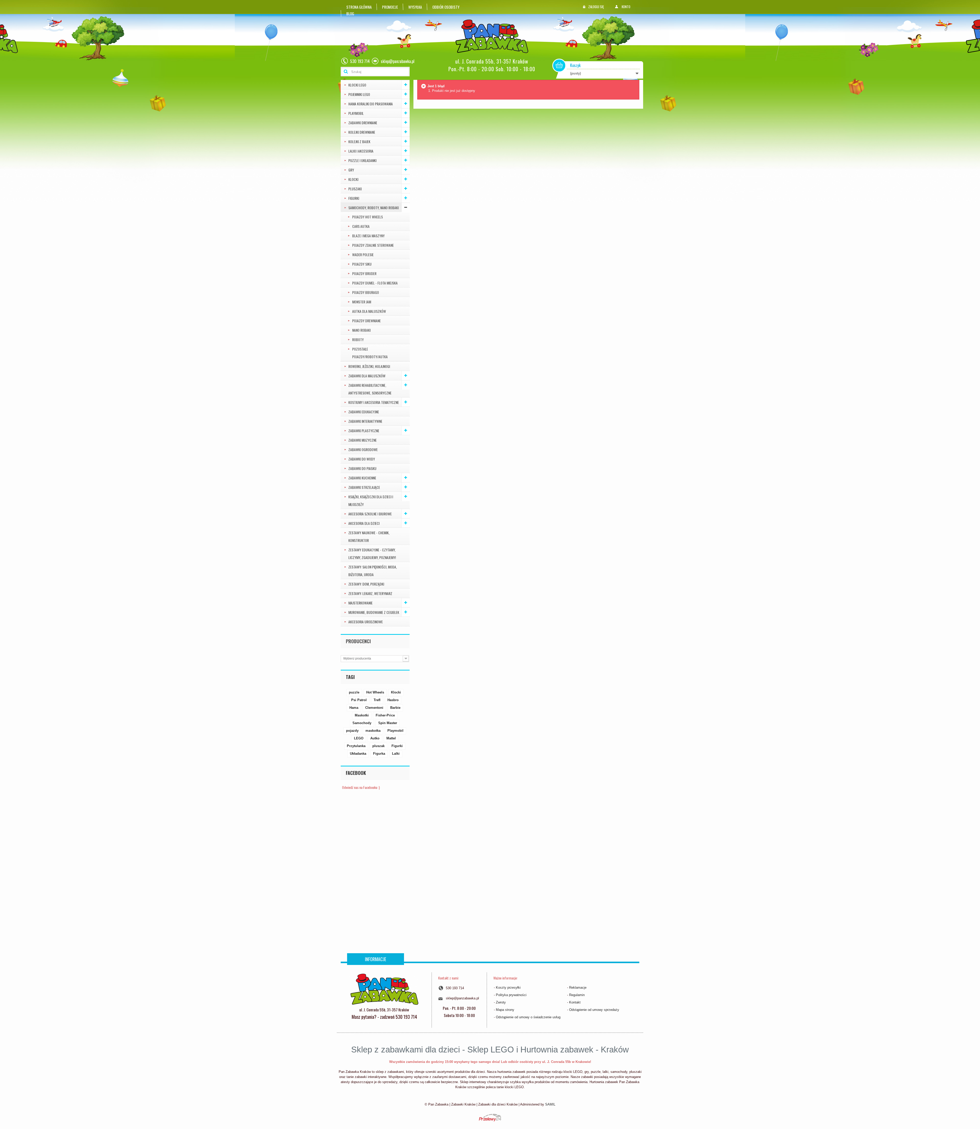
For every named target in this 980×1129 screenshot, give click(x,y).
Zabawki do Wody (361, 459)
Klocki (353, 179)
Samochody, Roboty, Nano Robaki (373, 207)
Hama (353, 708)
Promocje (390, 7)
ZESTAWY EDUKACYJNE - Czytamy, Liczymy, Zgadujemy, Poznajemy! (372, 553)
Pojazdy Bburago (365, 292)
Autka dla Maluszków (369, 311)
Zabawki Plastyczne (363, 430)
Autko (374, 738)
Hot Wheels (375, 692)
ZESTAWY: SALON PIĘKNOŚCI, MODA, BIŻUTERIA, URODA (372, 570)
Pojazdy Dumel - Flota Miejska (375, 283)
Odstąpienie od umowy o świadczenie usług (528, 1017)
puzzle (354, 692)
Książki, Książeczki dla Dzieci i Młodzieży (370, 500)
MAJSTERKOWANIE (360, 602)
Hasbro (393, 700)
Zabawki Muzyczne (362, 440)
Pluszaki (355, 188)
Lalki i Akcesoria (360, 151)
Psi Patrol (359, 700)
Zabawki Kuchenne (362, 477)
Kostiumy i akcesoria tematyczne (373, 402)
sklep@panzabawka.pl (462, 998)
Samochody (361, 723)
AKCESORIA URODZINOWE (365, 621)
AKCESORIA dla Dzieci (363, 523)
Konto (626, 6)
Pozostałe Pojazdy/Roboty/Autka (370, 352)
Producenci (358, 641)
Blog (350, 13)
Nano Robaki (361, 330)
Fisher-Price (385, 715)
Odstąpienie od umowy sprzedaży (594, 1010)
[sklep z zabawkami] (384, 989)
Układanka (358, 753)
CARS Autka (361, 226)
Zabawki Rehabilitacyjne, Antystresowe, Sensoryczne (369, 388)
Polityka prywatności (511, 995)
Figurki (353, 198)
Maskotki (362, 715)
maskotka (373, 731)
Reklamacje (577, 987)
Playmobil (395, 731)
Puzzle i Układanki (362, 160)
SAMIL (550, 1104)
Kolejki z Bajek (359, 141)
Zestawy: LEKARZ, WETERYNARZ (370, 593)
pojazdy (352, 731)
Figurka (379, 753)
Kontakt (575, 1002)
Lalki (396, 753)
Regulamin (577, 995)
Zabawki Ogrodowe (363, 449)
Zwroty (501, 1002)
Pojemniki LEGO (359, 94)
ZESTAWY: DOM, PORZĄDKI (366, 584)
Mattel (391, 738)
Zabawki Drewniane (362, 122)
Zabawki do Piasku (362, 468)
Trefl (377, 700)
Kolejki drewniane (361, 132)
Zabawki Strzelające (364, 487)
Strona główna (359, 7)
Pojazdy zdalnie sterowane (373, 245)
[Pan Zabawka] (494, 36)
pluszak (378, 746)
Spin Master (387, 723)
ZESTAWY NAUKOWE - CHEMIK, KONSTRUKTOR (368, 536)
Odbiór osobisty (445, 7)
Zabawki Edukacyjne (363, 411)
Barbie (395, 708)
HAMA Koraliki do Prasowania (370, 103)
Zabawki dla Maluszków (366, 375)
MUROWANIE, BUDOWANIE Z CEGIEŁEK (373, 612)
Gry (351, 169)
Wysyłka (415, 7)
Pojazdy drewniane (366, 320)
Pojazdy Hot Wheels (367, 216)
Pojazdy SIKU (362, 264)
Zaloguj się (596, 6)
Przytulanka (356, 746)
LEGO (358, 738)
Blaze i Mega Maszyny (368, 235)
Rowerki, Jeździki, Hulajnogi (369, 366)
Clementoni (374, 708)
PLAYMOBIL (356, 113)
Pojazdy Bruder (364, 273)
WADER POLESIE (363, 254)
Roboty (358, 339)
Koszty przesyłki (508, 987)
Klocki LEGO (357, 85)
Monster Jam (361, 301)
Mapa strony (505, 1010)
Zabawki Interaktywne (365, 421)
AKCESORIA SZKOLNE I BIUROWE (370, 513)
